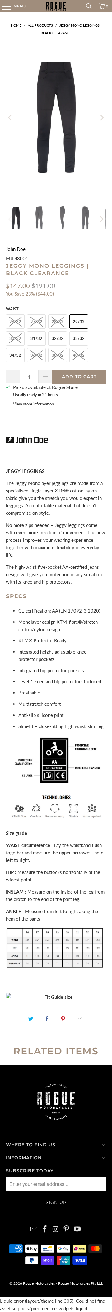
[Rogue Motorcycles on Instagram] (55, 1229)
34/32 (15, 355)
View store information (33, 403)
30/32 (15, 338)
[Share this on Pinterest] (63, 1018)
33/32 (79, 338)
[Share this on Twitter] (30, 1018)
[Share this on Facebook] (47, 1018)
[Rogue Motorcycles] (56, 6)
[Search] (89, 6)
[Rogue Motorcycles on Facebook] (44, 1229)
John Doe (16, 249)
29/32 (79, 321)
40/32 (79, 355)
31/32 (36, 338)
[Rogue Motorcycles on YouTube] (77, 1229)
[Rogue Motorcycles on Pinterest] (66, 1229)
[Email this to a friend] (79, 1018)
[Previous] (11, 117)
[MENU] (3, 6)
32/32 (57, 338)
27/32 (36, 321)
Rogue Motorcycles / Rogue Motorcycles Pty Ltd (62, 1283)
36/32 (36, 355)
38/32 (57, 355)
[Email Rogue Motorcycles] (34, 1229)
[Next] (101, 117)
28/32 (57, 321)
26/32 (15, 321)
